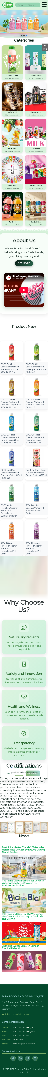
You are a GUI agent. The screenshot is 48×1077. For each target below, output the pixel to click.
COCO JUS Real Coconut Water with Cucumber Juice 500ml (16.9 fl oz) (35, 439)
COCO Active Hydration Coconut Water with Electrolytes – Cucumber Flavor (9, 510)
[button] (21, 35)
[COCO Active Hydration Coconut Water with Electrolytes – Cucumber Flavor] (11, 492)
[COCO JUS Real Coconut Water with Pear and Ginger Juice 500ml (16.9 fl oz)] (11, 386)
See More (24, 263)
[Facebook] (13, 1058)
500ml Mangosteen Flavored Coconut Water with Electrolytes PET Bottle (35, 548)
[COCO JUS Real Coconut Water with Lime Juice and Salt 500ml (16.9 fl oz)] (11, 422)
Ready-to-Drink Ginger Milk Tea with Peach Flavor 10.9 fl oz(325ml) (36, 472)
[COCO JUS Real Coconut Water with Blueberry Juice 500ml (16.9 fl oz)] (11, 457)
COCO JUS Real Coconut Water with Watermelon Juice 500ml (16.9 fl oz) (10, 368)
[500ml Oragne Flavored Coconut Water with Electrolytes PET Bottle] (11, 530)
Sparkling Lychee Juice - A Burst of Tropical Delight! (20, 947)
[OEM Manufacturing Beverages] (7, 4)
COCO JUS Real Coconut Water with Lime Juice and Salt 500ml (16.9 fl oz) (10, 439)
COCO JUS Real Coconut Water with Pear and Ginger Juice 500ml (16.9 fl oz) (11, 403)
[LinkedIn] (20, 1058)
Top (45, 49)
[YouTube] (35, 1058)
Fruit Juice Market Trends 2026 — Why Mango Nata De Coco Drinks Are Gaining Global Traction (23, 849)
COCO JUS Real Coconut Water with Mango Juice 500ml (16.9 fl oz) (35, 403)
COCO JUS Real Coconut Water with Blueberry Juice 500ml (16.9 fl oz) (11, 474)
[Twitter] (27, 1058)
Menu (44, 5)
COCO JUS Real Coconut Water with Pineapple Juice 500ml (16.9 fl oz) (36, 368)
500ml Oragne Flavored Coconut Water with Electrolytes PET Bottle (9, 548)
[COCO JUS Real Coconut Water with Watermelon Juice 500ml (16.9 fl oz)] (11, 351)
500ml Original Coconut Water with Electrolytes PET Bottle (35, 509)
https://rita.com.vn (21, 1014)
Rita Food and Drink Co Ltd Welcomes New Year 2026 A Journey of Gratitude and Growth (22, 916)
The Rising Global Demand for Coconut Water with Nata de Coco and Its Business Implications (23, 883)
